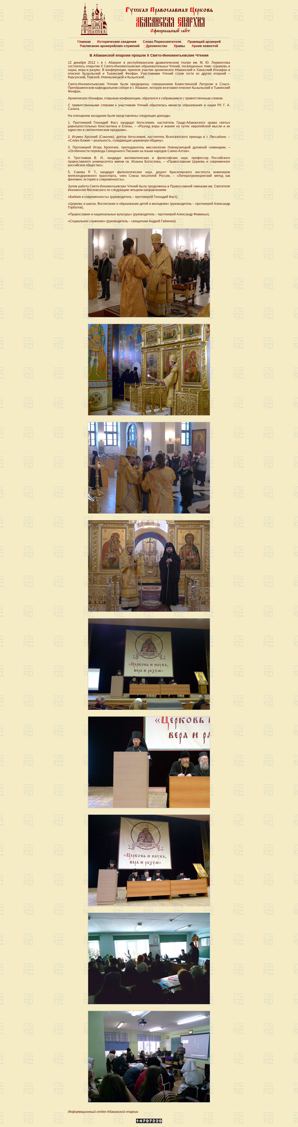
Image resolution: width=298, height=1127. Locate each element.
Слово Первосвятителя (162, 41)
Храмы (179, 46)
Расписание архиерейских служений (109, 46)
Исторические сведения (116, 41)
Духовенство (156, 46)
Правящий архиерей (204, 41)
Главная (84, 41)
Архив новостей (205, 46)
